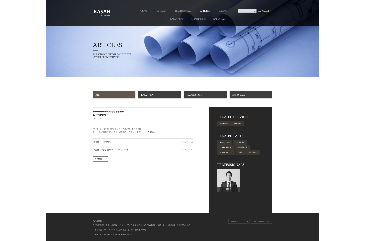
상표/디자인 (252, 152)
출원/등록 (224, 123)
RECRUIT (223, 11)
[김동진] (228, 170)
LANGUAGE (263, 11)
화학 (240, 152)
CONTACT (234, 221)
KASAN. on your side (102, 13)
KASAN (97, 221)
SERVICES (161, 11)
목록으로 (98, 159)
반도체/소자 (225, 142)
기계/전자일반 (225, 147)
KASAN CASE (219, 19)
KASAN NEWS (176, 19)
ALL (98, 95)
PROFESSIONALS (183, 11)
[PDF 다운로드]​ (150, 132)
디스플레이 (240, 142)
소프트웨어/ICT (226, 152)
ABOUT (143, 11)
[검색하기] (254, 11)
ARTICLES (205, 11)
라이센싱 (237, 123)
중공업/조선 (242, 147)
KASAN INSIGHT (198, 19)
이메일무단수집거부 (261, 221)
